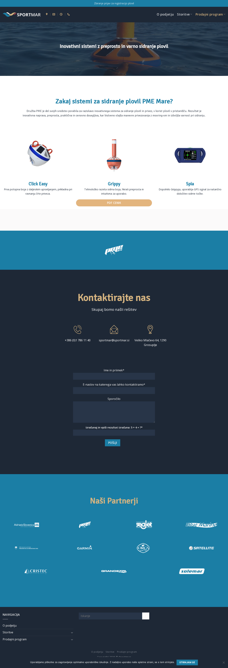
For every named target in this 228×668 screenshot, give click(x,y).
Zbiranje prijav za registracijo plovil (114, 3)
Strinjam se (187, 662)
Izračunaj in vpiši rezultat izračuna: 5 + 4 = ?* (114, 427)
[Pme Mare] (84, 525)
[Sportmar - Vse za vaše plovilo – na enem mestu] (22, 15)
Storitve (183, 14)
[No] (223, 663)
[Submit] (145, 615)
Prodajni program (209, 14)
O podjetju (165, 14)
